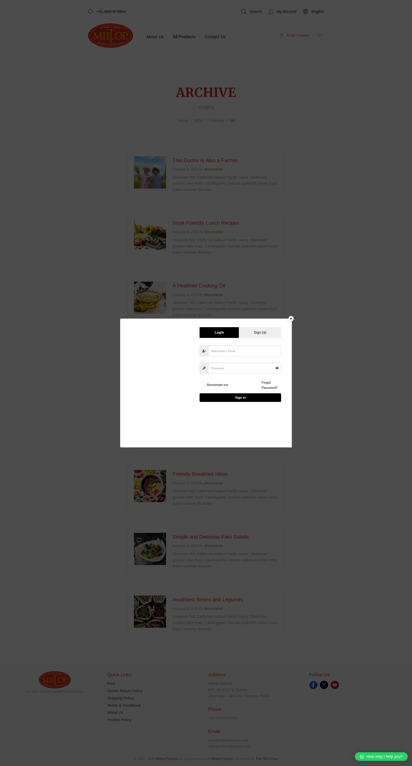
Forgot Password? (269, 385)
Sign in (240, 397)
